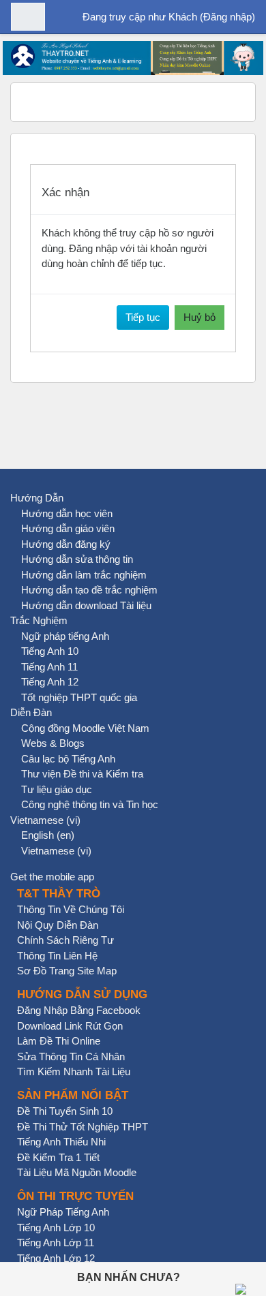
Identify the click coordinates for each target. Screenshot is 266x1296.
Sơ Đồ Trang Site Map (67, 970)
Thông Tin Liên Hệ (57, 955)
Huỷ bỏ (199, 317)
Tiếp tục (142, 317)
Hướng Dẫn (36, 498)
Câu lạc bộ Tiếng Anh (68, 759)
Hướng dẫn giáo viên (68, 528)
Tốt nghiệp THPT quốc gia (79, 697)
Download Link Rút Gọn (70, 1026)
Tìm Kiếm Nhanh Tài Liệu (73, 1071)
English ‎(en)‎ (47, 835)
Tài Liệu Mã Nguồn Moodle (76, 1172)
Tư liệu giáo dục (56, 789)
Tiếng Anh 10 (49, 651)
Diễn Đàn (31, 712)
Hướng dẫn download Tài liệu (86, 605)
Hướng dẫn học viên (67, 513)
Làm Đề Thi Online (58, 1041)
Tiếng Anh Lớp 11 (55, 1242)
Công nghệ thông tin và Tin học (89, 804)
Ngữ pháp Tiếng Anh (63, 1212)
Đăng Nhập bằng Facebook (79, 1010)
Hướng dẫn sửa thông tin (77, 559)
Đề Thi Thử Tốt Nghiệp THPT (82, 1126)
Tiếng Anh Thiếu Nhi (61, 1141)
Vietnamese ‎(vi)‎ (45, 820)
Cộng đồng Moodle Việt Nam (85, 728)
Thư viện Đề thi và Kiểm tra (82, 774)
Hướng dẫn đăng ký (65, 544)
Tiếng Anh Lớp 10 (56, 1227)
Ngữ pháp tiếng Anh (65, 636)
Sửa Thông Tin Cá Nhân (71, 1056)
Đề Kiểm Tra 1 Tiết (58, 1157)
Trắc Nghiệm (39, 620)
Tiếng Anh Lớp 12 (56, 1258)
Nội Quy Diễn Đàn (57, 925)
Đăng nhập (227, 16)
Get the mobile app (52, 876)
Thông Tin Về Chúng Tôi (70, 909)
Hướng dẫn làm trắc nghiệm (84, 575)
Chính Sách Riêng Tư (65, 940)
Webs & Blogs (53, 743)
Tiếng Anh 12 (49, 682)
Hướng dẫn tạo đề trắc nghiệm (89, 590)
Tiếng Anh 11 (49, 667)
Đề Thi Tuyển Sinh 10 (65, 1111)
